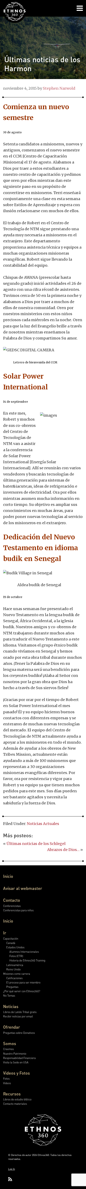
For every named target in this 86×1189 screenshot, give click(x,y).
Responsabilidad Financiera (19, 1058)
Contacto (11, 900)
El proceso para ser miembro (23, 982)
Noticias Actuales (43, 823)
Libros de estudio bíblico (17, 1099)
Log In (11, 1168)
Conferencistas (12, 906)
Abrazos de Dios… (63, 849)
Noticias (10, 1006)
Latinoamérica (14, 965)
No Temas (9, 995)
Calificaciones (14, 978)
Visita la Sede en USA (15, 1062)
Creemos (8, 1049)
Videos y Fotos (16, 1073)
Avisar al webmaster (22, 888)
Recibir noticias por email (18, 1016)
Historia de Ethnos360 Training (27, 960)
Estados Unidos (15, 947)
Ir (4, 932)
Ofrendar (11, 1027)
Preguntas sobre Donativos (19, 1032)
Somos (9, 1043)
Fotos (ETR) (16, 956)
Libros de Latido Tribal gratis (20, 1012)
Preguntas (12, 986)
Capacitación (10, 938)
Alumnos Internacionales (24, 951)
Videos (7, 1083)
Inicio (8, 876)
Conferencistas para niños (18, 910)
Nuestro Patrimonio (14, 1053)
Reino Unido (13, 969)
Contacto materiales (15, 1103)
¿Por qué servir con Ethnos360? (21, 991)
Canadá (10, 943)
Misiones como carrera (16, 973)
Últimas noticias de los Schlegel (36, 843)
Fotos (6, 1078)
